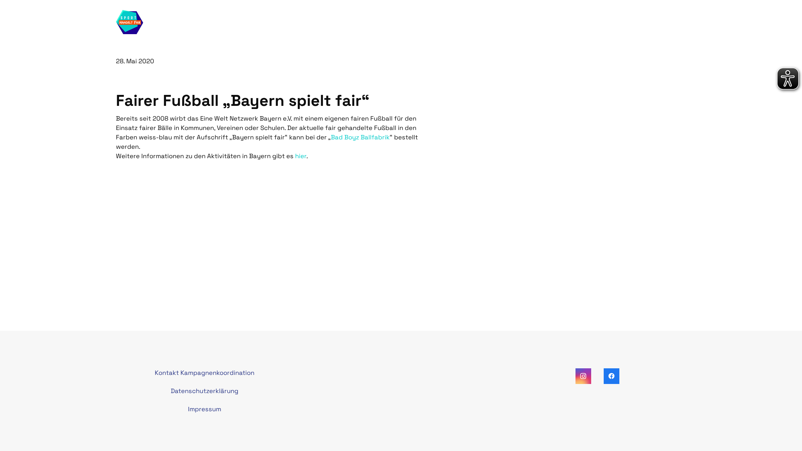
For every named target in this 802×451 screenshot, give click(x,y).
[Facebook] (611, 376)
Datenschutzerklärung (204, 391)
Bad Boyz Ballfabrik (360, 137)
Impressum (204, 409)
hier (300, 156)
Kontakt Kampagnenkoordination (204, 373)
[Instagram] (583, 376)
